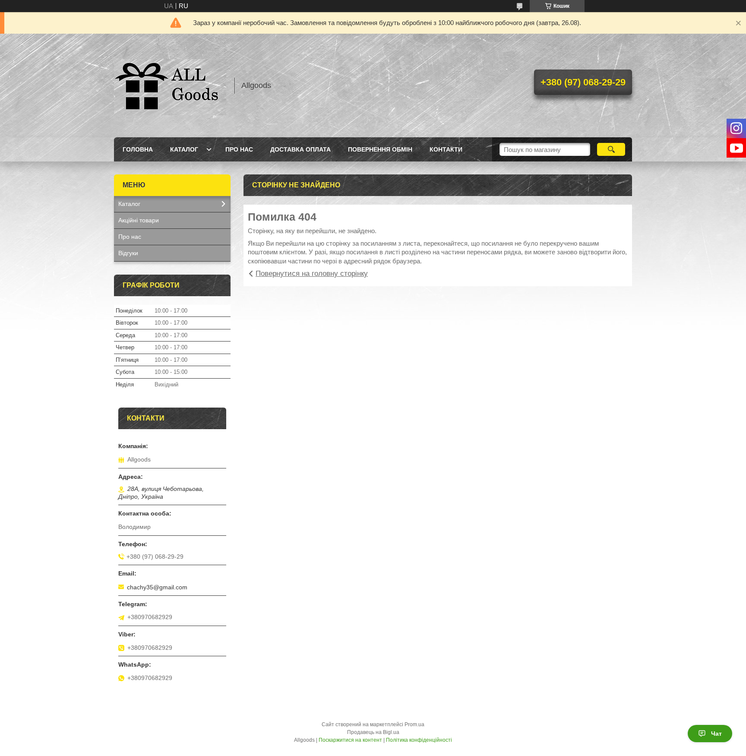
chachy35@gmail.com (157, 587)
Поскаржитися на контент (350, 740)
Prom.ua (414, 724)
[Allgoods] (170, 85)
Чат (716, 733)
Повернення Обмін (380, 149)
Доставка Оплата (300, 149)
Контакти (446, 149)
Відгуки (128, 253)
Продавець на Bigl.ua (373, 732)
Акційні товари (138, 220)
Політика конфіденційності (419, 740)
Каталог (184, 149)
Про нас (239, 149)
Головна (138, 149)
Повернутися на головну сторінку (312, 273)
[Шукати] (611, 149)
